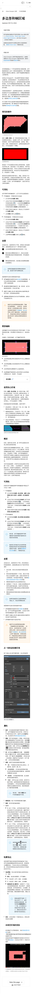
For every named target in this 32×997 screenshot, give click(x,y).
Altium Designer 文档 (11, 11)
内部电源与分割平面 (11, 105)
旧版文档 (16, 60)
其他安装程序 (7, 60)
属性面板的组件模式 (20, 735)
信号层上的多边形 (13, 98)
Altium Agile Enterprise (10, 38)
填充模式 (19, 279)
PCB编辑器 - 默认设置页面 (19, 632)
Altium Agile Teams (20, 36)
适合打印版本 (17, 985)
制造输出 (11, 940)
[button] (17, 379)
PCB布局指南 (22, 11)
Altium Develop (10, 36)
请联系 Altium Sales (11, 44)
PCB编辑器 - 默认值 (21, 310)
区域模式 (21, 609)
